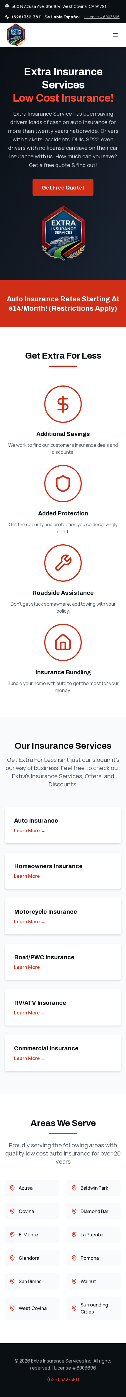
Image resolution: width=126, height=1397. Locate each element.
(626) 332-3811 (63, 1379)
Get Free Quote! (63, 187)
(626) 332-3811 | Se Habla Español (46, 17)
